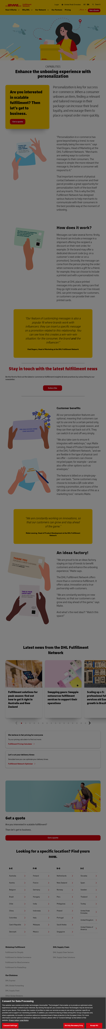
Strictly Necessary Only (74, 1025)
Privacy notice (14, 1020)
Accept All (94, 1025)
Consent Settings (10, 1025)
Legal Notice (24, 1020)
